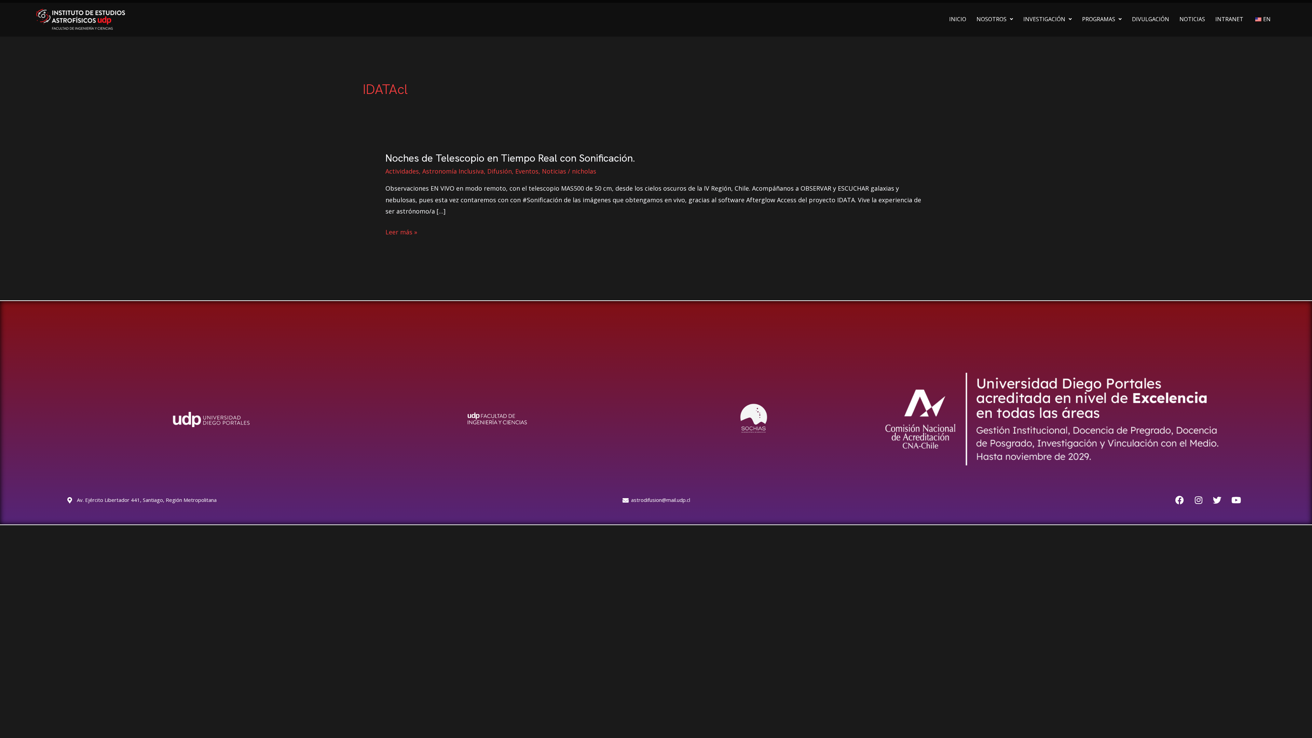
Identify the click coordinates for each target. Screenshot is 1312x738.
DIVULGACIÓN (1150, 19)
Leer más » (401, 232)
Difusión (499, 171)
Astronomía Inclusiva (453, 171)
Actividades (402, 171)
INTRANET (1229, 19)
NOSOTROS (991, 19)
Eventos (526, 171)
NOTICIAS (1192, 19)
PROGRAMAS (1098, 19)
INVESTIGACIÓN (1044, 19)
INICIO (957, 19)
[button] (994, 19)
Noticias (554, 171)
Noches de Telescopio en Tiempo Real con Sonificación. (510, 158)
